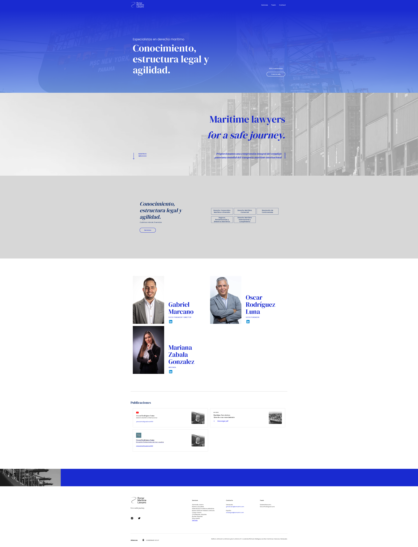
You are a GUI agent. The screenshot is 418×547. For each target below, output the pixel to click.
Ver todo (195, 520)
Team (273, 5)
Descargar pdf (220, 421)
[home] (137, 5)
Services (264, 5)
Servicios (147, 230)
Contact (282, 5)
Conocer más (276, 74)
